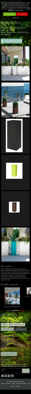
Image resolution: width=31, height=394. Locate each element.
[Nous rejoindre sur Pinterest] (6, 376)
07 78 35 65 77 (21, 329)
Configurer (15, 18)
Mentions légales (21, 383)
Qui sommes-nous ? (6, 342)
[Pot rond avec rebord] (12, 295)
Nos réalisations (5, 344)
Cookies (10, 10)
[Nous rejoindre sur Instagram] (9, 376)
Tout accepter (9, 14)
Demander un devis (13, 41)
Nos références (5, 346)
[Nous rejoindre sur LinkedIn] (12, 376)
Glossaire (7, 383)
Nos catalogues (8, 354)
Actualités (3, 347)
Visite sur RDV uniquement (13, 324)
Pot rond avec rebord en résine (12, 306)
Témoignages (5, 340)
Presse (3, 349)
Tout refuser (22, 14)
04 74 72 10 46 (7, 329)
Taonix (13, 383)
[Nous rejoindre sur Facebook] (3, 376)
